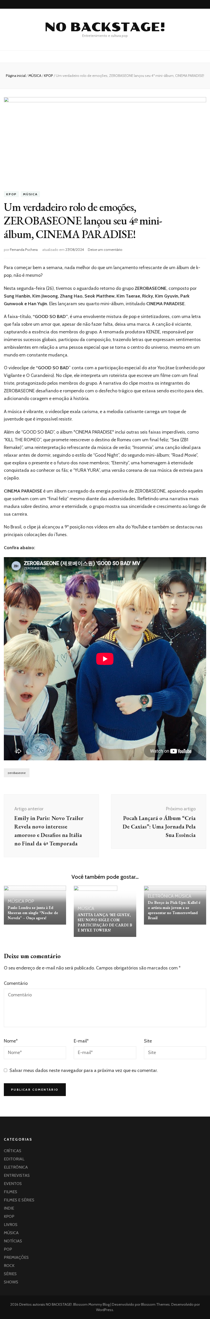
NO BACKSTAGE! (105, 27)
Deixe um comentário (105, 249)
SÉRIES (10, 1273)
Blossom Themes (155, 1304)
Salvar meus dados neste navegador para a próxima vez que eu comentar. (83, 1070)
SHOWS (11, 1282)
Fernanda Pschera (24, 249)
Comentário (16, 983)
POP (29, 901)
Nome (11, 1041)
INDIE (9, 1208)
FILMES (10, 1191)
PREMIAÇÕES (16, 1257)
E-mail (81, 1041)
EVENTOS (13, 1183)
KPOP (11, 194)
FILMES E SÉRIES (19, 1200)
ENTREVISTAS (17, 1175)
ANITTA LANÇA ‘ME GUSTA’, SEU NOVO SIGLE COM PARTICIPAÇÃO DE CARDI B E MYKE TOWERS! (105, 922)
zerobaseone (17, 773)
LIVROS (10, 1224)
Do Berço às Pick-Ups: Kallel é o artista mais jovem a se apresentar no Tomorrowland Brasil (174, 910)
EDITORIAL (14, 1159)
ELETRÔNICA (161, 896)
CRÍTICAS (12, 1150)
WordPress (104, 1309)
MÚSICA (30, 194)
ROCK (9, 1265)
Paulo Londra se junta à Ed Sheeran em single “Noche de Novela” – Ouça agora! (33, 912)
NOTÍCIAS (13, 1241)
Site (148, 1041)
